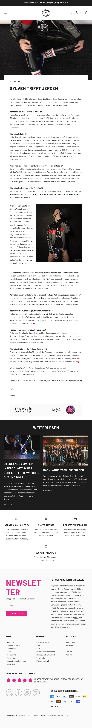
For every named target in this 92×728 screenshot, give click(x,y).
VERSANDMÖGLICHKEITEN (17, 525)
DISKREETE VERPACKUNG (75, 525)
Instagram (70, 642)
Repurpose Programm (45, 651)
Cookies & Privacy (59, 715)
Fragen (78, 620)
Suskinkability (12, 658)
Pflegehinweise (42, 642)
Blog (60, 620)
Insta (76, 617)
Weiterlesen (9, 504)
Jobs (8, 651)
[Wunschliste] (81, 12)
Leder (53, 592)
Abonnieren (16, 613)
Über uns (10, 642)
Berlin (78, 611)
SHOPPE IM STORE (46, 525)
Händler (66, 614)
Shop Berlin (11, 648)
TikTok (69, 651)
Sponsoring (11, 655)
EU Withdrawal (42, 661)
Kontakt (39, 645)
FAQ (38, 648)
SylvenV (13, 395)
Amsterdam (69, 611)
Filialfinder (41, 658)
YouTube (70, 655)
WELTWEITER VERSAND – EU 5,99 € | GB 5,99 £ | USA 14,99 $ (46, 3)
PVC (72, 592)
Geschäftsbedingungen (16, 661)
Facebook (70, 645)
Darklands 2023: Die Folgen (63, 470)
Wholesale (10, 664)
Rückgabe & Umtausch (45, 655)
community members (46, 553)
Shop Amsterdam (13, 645)
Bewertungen (62, 608)
